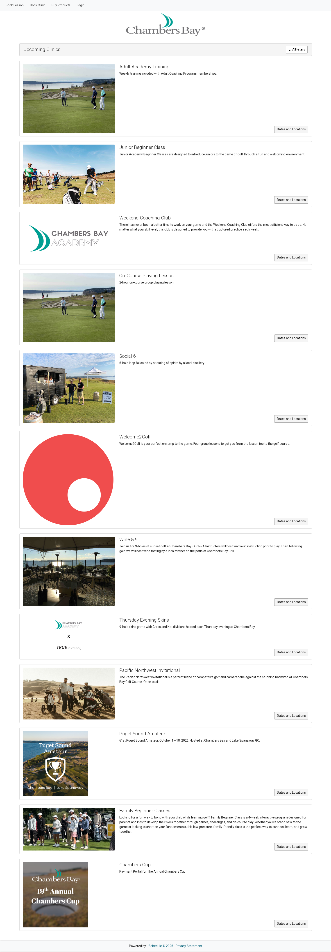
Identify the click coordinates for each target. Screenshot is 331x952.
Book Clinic (37, 5)
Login (80, 5)
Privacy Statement (189, 946)
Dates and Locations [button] (291, 129)
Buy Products (61, 5)
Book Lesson (15, 5)
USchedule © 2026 (160, 946)
